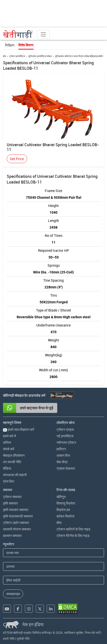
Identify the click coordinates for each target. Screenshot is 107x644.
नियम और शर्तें (92, 633)
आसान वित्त (63, 455)
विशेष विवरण (26, 45)
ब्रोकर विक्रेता (65, 516)
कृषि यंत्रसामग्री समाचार (18, 516)
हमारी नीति (8, 639)
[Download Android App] (61, 395)
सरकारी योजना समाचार (17, 529)
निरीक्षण (9, 45)
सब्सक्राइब (13, 593)
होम (4, 56)
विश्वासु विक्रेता (65, 503)
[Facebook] (18, 609)
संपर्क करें (8, 449)
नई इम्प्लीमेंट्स (64, 436)
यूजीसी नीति (23, 639)
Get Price (17, 158)
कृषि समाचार (10, 503)
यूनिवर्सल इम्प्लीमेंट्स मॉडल (40, 56)
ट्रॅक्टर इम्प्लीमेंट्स (17, 56)
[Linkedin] (51, 609)
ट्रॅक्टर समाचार (12, 496)
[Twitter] (40, 609)
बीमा (58, 522)
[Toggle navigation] (43, 34)
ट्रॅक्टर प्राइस (65, 429)
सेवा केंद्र (62, 461)
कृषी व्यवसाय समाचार (15, 509)
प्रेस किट (8, 481)
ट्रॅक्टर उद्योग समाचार (16, 522)
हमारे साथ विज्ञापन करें (19, 429)
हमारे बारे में (9, 436)
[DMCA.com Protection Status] (68, 608)
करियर (7, 442)
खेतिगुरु (61, 496)
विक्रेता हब (63, 509)
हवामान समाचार (12, 535)
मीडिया (7, 468)
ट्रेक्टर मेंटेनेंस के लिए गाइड (73, 535)
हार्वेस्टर (61, 449)
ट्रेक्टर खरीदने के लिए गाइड (73, 529)
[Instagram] (29, 609)
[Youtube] (7, 609)
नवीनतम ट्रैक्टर (66, 442)
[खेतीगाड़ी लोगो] (18, 34)
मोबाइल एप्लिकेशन (14, 455)
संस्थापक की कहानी (15, 474)
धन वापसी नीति (12, 461)
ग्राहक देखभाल (65, 468)
